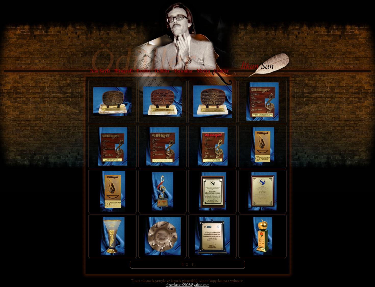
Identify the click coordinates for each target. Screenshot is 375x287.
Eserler (143, 70)
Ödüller (162, 70)
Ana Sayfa (100, 70)
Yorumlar (183, 70)
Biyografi (123, 70)
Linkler (221, 70)
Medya (203, 70)
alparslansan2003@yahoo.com (187, 285)
